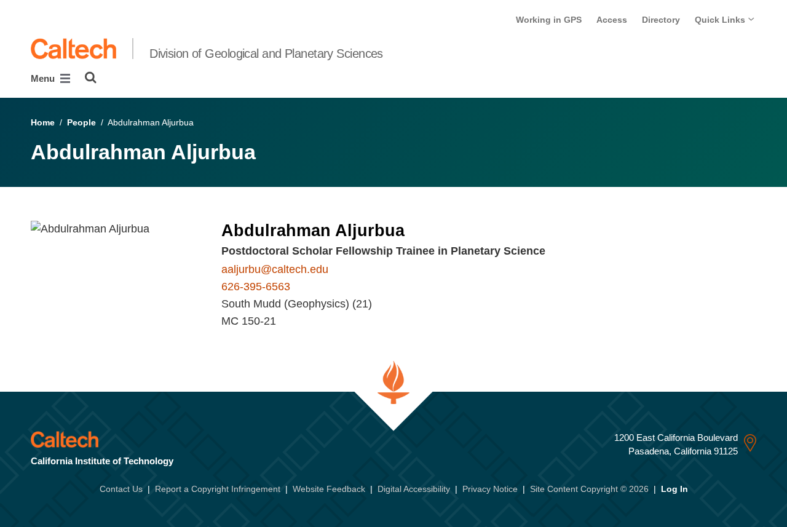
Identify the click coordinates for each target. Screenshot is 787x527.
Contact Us (121, 489)
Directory (661, 20)
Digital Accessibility (414, 489)
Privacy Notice (490, 489)
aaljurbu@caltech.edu (274, 269)
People (81, 122)
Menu (44, 78)
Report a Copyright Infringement (217, 489)
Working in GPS (549, 20)
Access (611, 20)
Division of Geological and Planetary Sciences (266, 53)
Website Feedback (329, 489)
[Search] (91, 77)
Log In (674, 489)
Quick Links (721, 20)
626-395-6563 (255, 286)
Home (43, 122)
